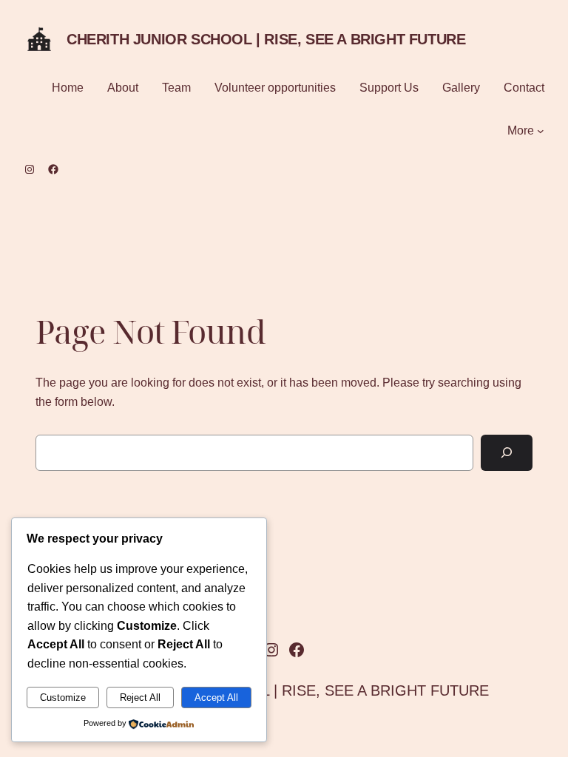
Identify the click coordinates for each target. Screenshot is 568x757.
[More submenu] (540, 131)
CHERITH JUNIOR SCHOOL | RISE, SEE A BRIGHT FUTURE (266, 39)
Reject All (140, 697)
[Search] (506, 453)
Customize (63, 697)
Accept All (216, 697)
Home (68, 87)
